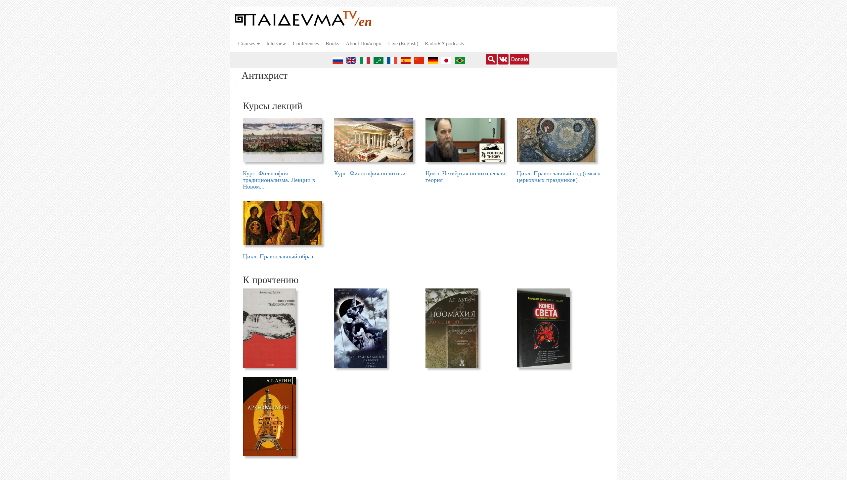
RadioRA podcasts (444, 43)
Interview (276, 43)
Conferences (306, 43)
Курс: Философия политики (370, 173)
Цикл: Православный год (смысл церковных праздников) (559, 176)
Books (332, 43)
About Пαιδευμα (363, 43)
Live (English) (403, 43)
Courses (247, 43)
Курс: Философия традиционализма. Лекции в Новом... (279, 180)
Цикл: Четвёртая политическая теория (465, 176)
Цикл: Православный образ (278, 256)
